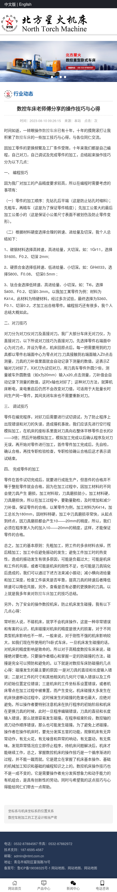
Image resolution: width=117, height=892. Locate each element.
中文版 (10, 4)
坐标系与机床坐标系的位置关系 (31, 810)
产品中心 (43, 888)
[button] (52, 77)
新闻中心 (73, 888)
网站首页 (14, 888)
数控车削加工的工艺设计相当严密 (32, 817)
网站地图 (57, 868)
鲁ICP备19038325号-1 (34, 868)
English (25, 4)
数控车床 (49, 130)
